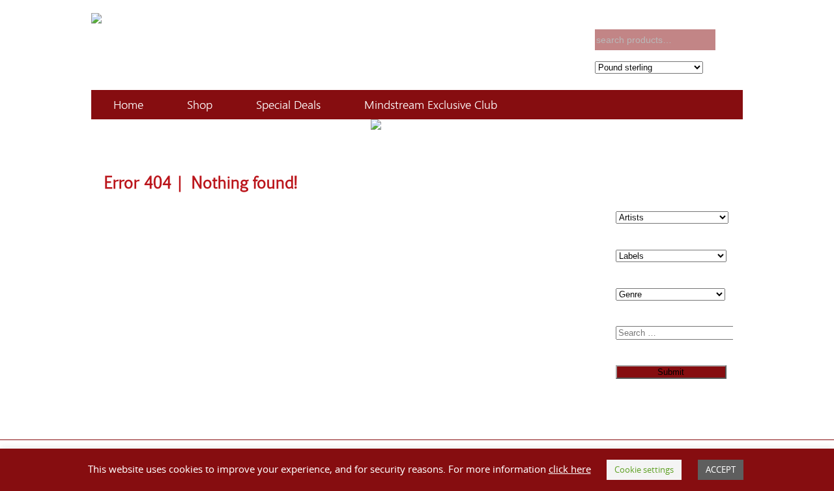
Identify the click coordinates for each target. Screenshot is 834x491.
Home (128, 104)
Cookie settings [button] (644, 469)
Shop (199, 104)
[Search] (731, 40)
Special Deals (288, 104)
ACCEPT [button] (721, 469)
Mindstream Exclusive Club (430, 104)
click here (570, 468)
